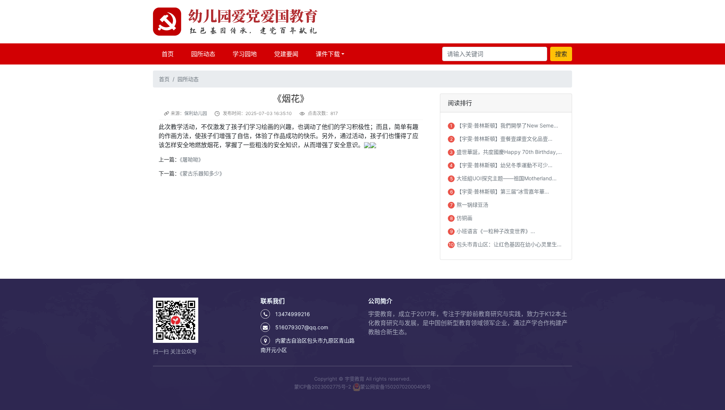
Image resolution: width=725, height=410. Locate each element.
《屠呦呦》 (192, 159)
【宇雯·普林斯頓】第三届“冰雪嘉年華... (503, 191)
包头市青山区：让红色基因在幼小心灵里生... (509, 244)
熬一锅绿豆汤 (472, 204)
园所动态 (203, 54)
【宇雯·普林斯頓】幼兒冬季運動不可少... (504, 165)
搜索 (561, 54)
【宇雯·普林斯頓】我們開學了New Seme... (507, 125)
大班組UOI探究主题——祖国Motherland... (507, 178)
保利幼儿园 (195, 113)
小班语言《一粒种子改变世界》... (496, 231)
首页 (169, 54)
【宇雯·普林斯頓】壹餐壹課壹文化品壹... (504, 138)
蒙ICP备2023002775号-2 (322, 386)
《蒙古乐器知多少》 (202, 173)
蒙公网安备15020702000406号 (395, 386)
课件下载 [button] (328, 54)
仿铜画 (464, 218)
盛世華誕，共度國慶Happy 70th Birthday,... (509, 152)
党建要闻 (286, 54)
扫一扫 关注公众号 (175, 351)
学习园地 (245, 54)
